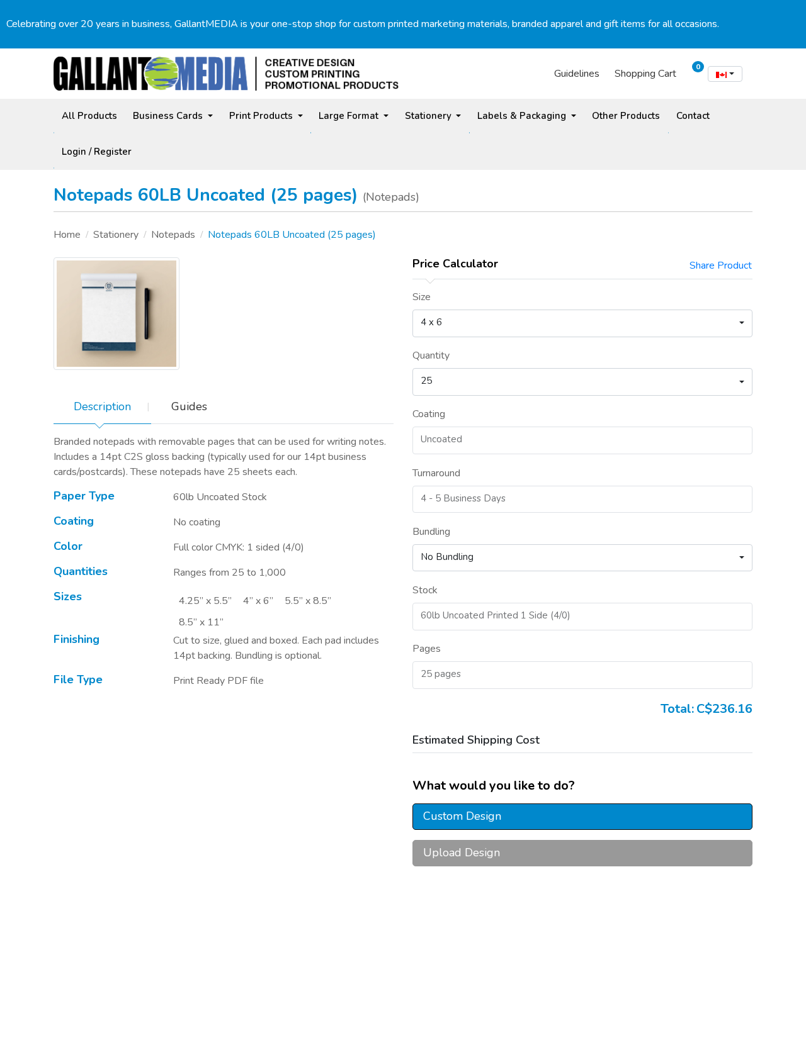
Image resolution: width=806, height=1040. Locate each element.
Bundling (431, 532)
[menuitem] (89, 116)
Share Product (721, 265)
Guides (189, 406)
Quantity (431, 355)
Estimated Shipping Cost (476, 739)
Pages (426, 649)
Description (102, 406)
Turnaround (436, 473)
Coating (428, 414)
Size (421, 297)
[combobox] (725, 74)
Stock (425, 590)
